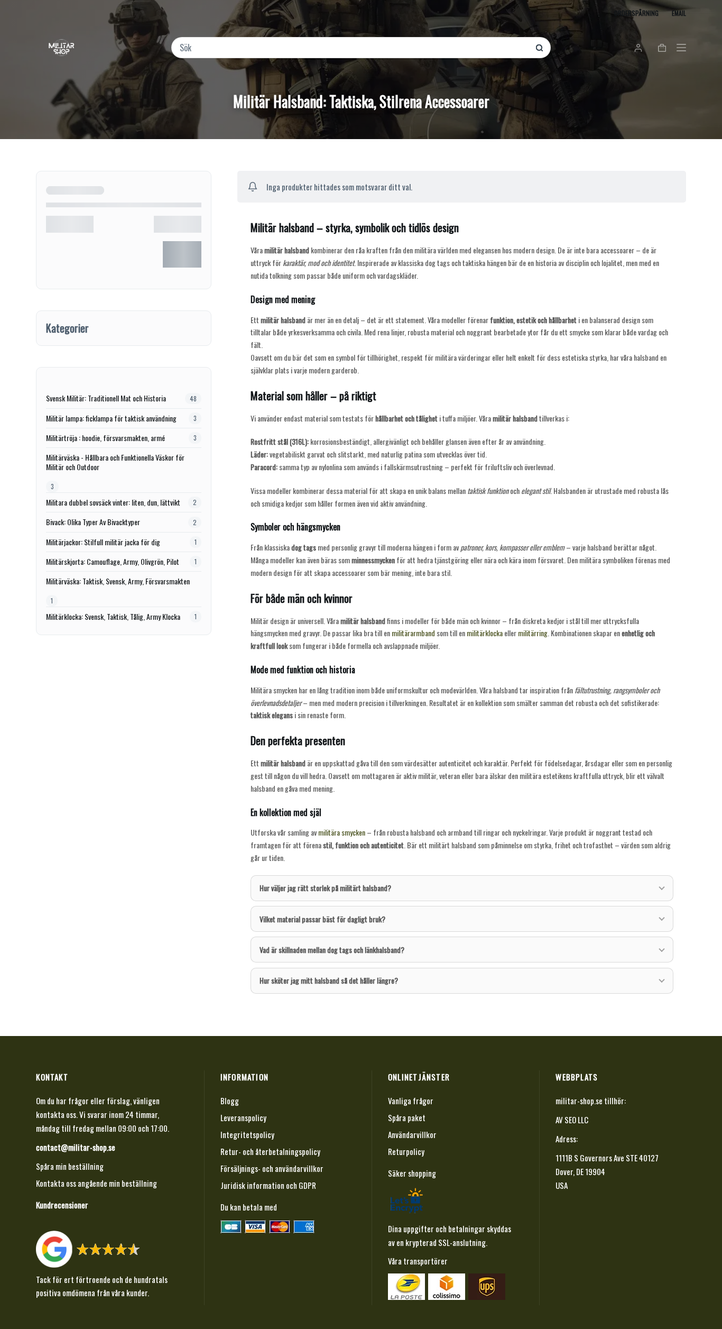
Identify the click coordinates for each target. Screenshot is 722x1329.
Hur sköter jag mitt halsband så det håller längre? (329, 980)
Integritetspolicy (247, 1134)
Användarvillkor (412, 1134)
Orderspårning (636, 12)
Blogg (229, 1100)
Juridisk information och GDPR (268, 1185)
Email (679, 12)
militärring (533, 632)
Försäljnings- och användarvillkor (271, 1168)
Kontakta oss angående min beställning (96, 1183)
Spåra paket (406, 1117)
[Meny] (681, 47)
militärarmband (413, 632)
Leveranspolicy (243, 1117)
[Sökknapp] (539, 47)
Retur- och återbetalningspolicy (270, 1151)
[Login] (638, 48)
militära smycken (341, 832)
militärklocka (485, 632)
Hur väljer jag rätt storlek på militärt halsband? (325, 887)
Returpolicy (406, 1151)
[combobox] (354, 47)
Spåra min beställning (70, 1166)
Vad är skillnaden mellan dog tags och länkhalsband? (332, 949)
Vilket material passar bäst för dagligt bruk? (322, 918)
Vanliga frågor (410, 1100)
